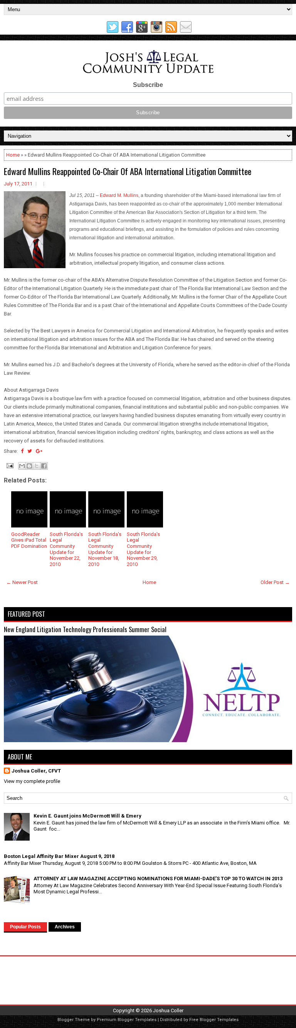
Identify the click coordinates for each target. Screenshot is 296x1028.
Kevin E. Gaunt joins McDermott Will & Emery (87, 816)
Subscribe (148, 85)
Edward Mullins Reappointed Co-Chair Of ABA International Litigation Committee (127, 171)
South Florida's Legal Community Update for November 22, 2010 (66, 549)
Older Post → (275, 582)
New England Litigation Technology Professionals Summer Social (85, 629)
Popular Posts (25, 927)
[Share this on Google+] (39, 451)
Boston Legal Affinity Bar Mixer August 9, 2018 (59, 856)
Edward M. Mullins (119, 195)
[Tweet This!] (29, 451)
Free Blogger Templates (214, 1019)
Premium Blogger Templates (126, 1019)
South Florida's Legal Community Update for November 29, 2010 (143, 549)
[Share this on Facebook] (22, 451)
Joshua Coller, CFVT (36, 771)
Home (13, 155)
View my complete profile (32, 781)
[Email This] (22, 466)
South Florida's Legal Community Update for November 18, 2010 (104, 549)
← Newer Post (22, 582)
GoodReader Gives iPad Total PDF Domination (29, 540)
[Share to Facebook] (44, 466)
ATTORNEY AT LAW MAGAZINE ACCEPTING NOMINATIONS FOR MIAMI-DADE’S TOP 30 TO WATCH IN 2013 (158, 878)
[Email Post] (9, 465)
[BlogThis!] (29, 466)
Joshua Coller (168, 1010)
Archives (65, 927)
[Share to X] (36, 466)
